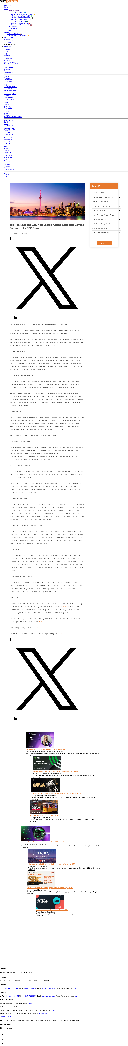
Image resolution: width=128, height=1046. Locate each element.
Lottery (6, 124)
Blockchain (7, 113)
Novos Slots (8, 140)
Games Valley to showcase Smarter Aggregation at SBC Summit (42, 842)
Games (6, 103)
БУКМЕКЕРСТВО (9, 129)
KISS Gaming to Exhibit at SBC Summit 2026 (45, 815)
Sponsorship (8, 155)
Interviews (7, 164)
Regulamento (8, 97)
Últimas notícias (9, 138)
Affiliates (7, 106)
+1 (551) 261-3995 (30, 988)
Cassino (6, 96)
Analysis (6, 175)
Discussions (8, 69)
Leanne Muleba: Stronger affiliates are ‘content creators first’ (46, 749)
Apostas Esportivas (10, 94)
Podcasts (7, 166)
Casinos (6, 85)
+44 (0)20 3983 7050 (12, 988)
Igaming (6, 76)
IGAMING (7, 131)
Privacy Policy (43, 1013)
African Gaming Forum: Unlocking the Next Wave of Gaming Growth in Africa (58, 771)
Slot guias (7, 141)
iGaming (6, 51)
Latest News (8, 80)
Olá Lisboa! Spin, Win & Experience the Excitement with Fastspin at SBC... (52, 864)
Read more (29, 755)
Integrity (6, 159)
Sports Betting (8, 120)
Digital (6, 148)
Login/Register (8, 67)
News (5, 173)
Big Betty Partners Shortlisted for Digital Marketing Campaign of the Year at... (56, 793)
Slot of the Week (9, 62)
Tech (5, 177)
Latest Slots (8, 58)
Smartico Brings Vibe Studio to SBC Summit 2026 (52, 910)
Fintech (6, 115)
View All (104, 243)
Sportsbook (7, 50)
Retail (5, 53)
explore (65, 607)
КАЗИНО (7, 133)
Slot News (7, 60)
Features (6, 111)
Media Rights (8, 157)
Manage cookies (5, 1017)
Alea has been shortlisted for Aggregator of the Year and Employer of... (50, 888)
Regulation (7, 104)
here (40, 622)
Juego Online (8, 88)
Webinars (7, 168)
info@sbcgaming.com (48, 988)
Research (7, 71)
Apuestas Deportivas (10, 87)
